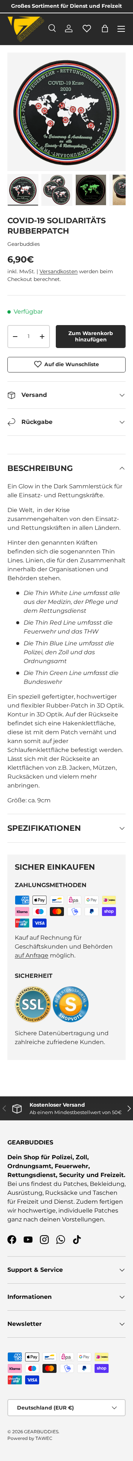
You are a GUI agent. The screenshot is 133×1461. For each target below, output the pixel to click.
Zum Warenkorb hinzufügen (90, 336)
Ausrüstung (24, 1192)
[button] (105, 28)
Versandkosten (59, 271)
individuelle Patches (88, 1210)
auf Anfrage (31, 955)
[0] (86, 32)
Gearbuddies (23, 244)
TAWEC (43, 1438)
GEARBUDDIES (41, 1431)
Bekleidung (107, 1183)
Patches (75, 1183)
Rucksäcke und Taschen (81, 1192)
